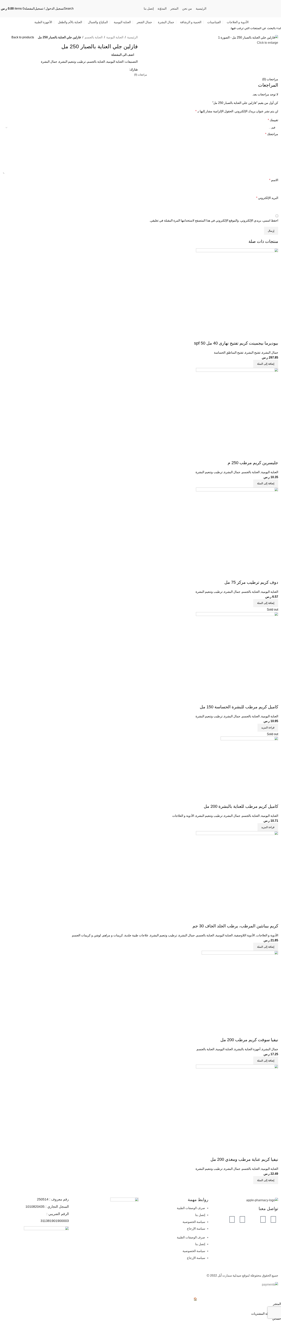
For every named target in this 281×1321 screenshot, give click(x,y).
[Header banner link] (140, 660)
